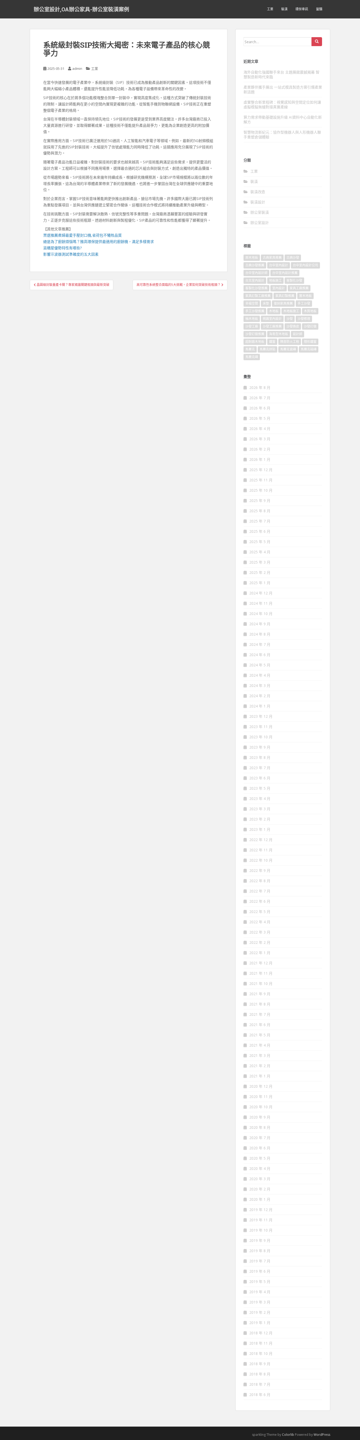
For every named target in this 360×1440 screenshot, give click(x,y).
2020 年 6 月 (259, 1147)
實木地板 (305, 296)
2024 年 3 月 (259, 685)
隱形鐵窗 (310, 341)
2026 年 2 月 (259, 449)
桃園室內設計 (272, 318)
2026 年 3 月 (259, 438)
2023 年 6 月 (259, 777)
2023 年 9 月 (259, 747)
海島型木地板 (278, 334)
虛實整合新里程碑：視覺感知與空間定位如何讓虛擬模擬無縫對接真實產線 (282, 104)
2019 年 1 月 (259, 1322)
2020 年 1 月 (259, 1199)
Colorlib (288, 1434)
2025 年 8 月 (259, 510)
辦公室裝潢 (259, 212)
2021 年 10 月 (261, 983)
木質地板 (310, 311)
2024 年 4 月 (259, 675)
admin (77, 68)
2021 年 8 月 (259, 1004)
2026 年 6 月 (259, 408)
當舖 (319, 9)
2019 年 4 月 (259, 1291)
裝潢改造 (257, 191)
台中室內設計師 (256, 273)
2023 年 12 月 (261, 716)
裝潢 (284, 9)
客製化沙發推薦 (256, 288)
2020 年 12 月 (261, 1086)
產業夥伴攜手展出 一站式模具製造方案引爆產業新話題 (283, 89)
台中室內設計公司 (305, 265)
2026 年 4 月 (259, 428)
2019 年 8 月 (259, 1250)
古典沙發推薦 (254, 265)
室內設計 (278, 288)
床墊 (266, 303)
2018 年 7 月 (259, 1384)
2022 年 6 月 (259, 901)
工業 (270, 9)
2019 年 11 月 (261, 1219)
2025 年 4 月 (259, 551)
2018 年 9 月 (259, 1363)
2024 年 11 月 (261, 603)
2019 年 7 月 (259, 1260)
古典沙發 (292, 257)
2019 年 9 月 (259, 1240)
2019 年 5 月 (259, 1281)
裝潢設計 (257, 201)
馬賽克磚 (251, 357)
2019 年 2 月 (259, 1312)
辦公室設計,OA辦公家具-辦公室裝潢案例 (81, 9)
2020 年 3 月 (259, 1178)
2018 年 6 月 (259, 1394)
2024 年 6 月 (259, 654)
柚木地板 (251, 318)
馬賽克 (250, 349)
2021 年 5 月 (259, 1034)
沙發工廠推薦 (272, 326)
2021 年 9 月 (259, 993)
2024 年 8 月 (259, 634)
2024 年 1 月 (259, 706)
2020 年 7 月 (259, 1137)
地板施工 (275, 280)
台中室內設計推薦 (285, 273)
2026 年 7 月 (259, 397)
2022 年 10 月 (261, 860)
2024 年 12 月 (261, 592)
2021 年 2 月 (259, 1065)
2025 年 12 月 (261, 469)
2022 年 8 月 (259, 880)
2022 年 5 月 (259, 911)
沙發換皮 (292, 326)
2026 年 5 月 (259, 418)
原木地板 (251, 257)
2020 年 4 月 (259, 1168)
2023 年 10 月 (261, 736)
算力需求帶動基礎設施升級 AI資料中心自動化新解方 (283, 119)
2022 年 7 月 (259, 891)
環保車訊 (301, 9)
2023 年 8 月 (259, 757)
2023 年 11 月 (261, 726)
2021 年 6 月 (259, 1024)
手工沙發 (304, 303)
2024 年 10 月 (261, 613)
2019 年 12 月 (261, 1209)
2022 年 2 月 (259, 942)
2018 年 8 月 (259, 1373)
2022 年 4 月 (259, 921)
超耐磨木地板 (254, 341)
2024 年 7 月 (259, 644)
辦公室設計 (259, 222)
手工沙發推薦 (254, 311)
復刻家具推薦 (283, 303)
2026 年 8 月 (259, 387)
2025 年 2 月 (259, 572)
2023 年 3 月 (259, 808)
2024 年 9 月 (259, 623)
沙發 (289, 318)
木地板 (274, 311)
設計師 (297, 334)
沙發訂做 (310, 326)
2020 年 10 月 (261, 1106)
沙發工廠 (251, 326)
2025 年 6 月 (259, 531)
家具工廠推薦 (299, 288)
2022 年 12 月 (261, 839)
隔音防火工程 (289, 341)
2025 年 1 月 (259, 582)
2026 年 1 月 (259, 459)
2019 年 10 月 (261, 1230)
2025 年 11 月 (261, 479)
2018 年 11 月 (261, 1343)
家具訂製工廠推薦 (258, 296)
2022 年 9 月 (259, 870)
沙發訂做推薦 (254, 334)
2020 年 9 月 (259, 1117)
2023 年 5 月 (259, 788)
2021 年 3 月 (259, 1055)
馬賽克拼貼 (267, 349)
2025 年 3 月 (259, 562)
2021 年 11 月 (261, 973)
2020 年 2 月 (259, 1189)
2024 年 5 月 (259, 664)
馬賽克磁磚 (309, 349)
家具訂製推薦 (284, 296)
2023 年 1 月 (259, 829)
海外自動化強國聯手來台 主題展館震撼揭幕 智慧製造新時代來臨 (281, 74)
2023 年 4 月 (259, 798)
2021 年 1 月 (259, 1075)
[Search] (317, 41)
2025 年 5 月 (259, 541)
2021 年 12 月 (261, 962)
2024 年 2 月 (259, 695)
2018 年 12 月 (261, 1332)
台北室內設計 (254, 280)
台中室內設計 (278, 265)
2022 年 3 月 (259, 932)
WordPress (322, 1434)
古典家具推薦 (272, 257)
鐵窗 (272, 341)
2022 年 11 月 (261, 849)
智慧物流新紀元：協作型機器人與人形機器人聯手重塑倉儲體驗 (282, 134)
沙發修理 (304, 318)
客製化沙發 (294, 280)
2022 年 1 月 (259, 952)
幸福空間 (251, 303)
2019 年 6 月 (259, 1271)
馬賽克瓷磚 (288, 349)
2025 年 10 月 (261, 490)
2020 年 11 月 (261, 1096)
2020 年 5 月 (259, 1158)
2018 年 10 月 (261, 1353)
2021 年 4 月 (259, 1045)
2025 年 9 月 (259, 500)
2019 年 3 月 (259, 1302)
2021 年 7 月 (259, 1014)
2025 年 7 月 (259, 521)
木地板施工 (291, 311)
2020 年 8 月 (259, 1127)
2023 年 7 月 (259, 767)
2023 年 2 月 (259, 819)
